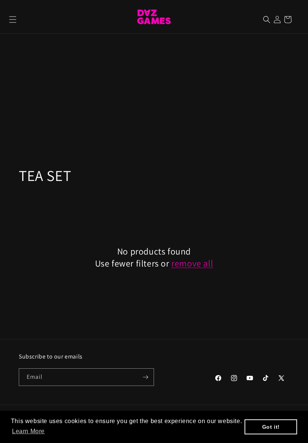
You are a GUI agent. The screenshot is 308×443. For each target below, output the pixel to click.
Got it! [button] (271, 427)
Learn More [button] (28, 431)
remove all (192, 263)
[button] (13, 19)
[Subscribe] (145, 377)
